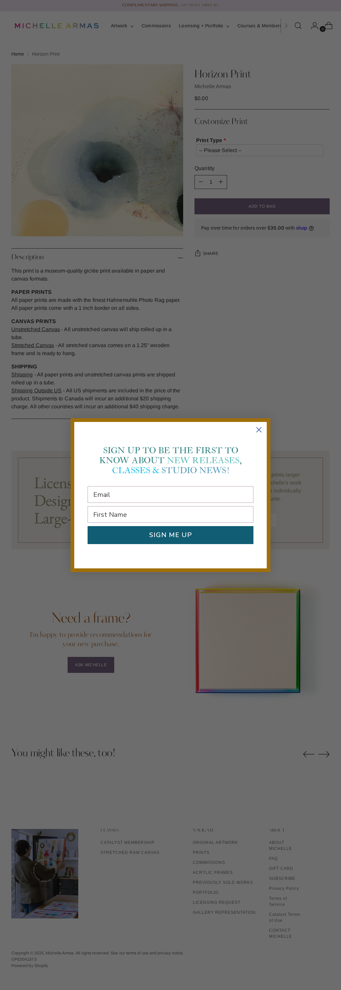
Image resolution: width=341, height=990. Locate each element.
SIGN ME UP (170, 534)
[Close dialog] (259, 430)
